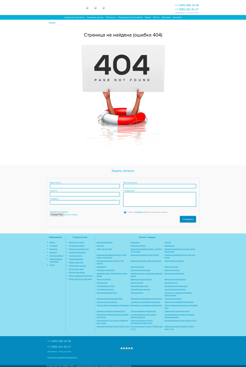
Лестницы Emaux (137, 293)
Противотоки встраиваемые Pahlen (110, 299)
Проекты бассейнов (77, 252)
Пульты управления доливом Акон (143, 311)
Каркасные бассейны (74, 17)
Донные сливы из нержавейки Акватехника (113, 305)
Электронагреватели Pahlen (175, 290)
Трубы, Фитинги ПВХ (104, 249)
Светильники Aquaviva (173, 299)
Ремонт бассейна (76, 262)
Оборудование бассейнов (130, 17)
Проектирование (76, 259)
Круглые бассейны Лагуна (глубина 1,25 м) (180, 321)
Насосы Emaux (102, 283)
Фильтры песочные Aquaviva (175, 279)
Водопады (100, 246)
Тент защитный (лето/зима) (140, 270)
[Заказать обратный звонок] (153, 7)
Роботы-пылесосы (171, 267)
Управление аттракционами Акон (177, 311)
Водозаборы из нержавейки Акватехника (146, 305)
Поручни (168, 242)
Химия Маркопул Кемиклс (174, 261)
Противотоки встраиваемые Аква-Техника (146, 299)
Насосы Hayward (137, 283)
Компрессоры (170, 246)
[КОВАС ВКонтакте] (129, 348)
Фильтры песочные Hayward (141, 279)
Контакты (177, 17)
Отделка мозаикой (76, 246)
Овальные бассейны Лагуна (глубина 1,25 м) (113, 327)
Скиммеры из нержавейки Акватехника (145, 302)
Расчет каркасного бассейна (81, 276)
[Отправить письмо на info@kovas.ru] (147, 7)
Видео (148, 17)
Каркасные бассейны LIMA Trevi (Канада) (146, 261)
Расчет (156, 17)
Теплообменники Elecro (105, 290)
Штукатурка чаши (76, 269)
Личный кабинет (57, 256)
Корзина (53, 252)
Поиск (52, 265)
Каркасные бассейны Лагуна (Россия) (145, 255)
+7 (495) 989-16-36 (187, 5)
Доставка (166, 17)
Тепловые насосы (95, 17)
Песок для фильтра (104, 279)
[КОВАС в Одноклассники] (132, 348)
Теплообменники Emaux (139, 286)
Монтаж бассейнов (77, 272)
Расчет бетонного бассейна (80, 279)
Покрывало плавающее (105, 270)
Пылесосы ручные (137, 267)
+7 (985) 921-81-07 (187, 9)
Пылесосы (111, 17)
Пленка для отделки (172, 270)
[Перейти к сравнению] (133, 7)
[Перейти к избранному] (140, 7)
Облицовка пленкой (77, 266)
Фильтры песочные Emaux (174, 274)
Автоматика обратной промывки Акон (111, 311)
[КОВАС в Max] (122, 348)
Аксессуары (135, 242)
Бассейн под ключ (76, 242)
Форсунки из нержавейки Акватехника (179, 302)
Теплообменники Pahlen (106, 286)
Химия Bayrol (101, 267)
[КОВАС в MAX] (89, 7)
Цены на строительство (79, 249)
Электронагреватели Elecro (107, 293)
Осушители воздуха (138, 246)
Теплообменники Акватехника (176, 286)
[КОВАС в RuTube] (106, 7)
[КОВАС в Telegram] (98, 7)
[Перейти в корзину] (160, 7)
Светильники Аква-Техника (107, 302)
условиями (139, 212)
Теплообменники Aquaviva (140, 290)
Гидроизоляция (75, 256)
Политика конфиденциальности (62, 357)
